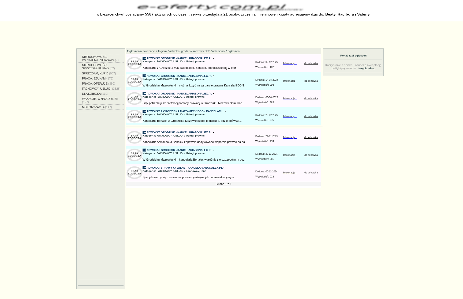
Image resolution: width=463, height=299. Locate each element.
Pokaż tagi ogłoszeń (353, 55)
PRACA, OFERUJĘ (98, 83)
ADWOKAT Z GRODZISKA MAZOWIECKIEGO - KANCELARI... (185, 111)
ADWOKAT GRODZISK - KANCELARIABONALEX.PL (179, 58)
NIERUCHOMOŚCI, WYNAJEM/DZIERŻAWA (100, 58)
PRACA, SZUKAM (97, 78)
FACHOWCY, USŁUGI (101, 88)
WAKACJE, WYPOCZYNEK (100, 100)
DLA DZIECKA (95, 93)
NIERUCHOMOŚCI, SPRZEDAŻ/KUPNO (98, 66)
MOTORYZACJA (97, 107)
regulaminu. (367, 68)
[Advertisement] (231, 34)
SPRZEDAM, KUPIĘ (99, 73)
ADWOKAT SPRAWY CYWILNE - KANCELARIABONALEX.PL (185, 167)
